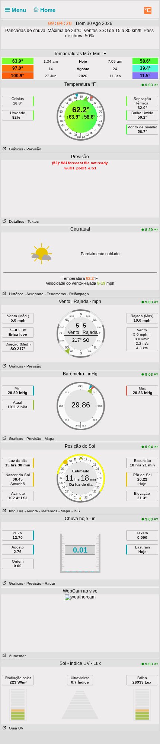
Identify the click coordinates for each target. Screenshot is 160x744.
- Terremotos (55, 294)
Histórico (15, 294)
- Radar (48, 583)
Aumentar (16, 656)
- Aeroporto (34, 294)
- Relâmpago (78, 294)
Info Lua (15, 511)
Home (48, 10)
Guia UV (15, 728)
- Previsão (32, 149)
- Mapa (48, 439)
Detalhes (15, 221)
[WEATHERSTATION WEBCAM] (80, 597)
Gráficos (15, 149)
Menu (19, 10)
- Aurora (31, 511)
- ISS (75, 511)
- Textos (32, 221)
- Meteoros (48, 511)
